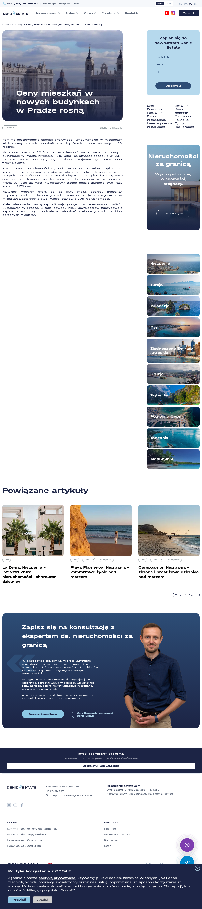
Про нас (110, 828)
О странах (183, 116)
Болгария (154, 109)
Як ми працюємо (117, 834)
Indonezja (160, 306)
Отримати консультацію (101, 765)
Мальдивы (161, 459)
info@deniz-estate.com (123, 786)
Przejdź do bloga (184, 595)
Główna (7, 24)
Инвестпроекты (159, 123)
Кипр (179, 109)
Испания (182, 105)
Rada (186, 13)
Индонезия (156, 127)
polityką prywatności (57, 878)
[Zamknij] (197, 868)
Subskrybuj (173, 85)
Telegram (64, 4)
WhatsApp (49, 4)
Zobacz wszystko (173, 213)
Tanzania (159, 438)
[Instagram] (173, 13)
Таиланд (182, 120)
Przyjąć (19, 900)
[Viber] (187, 845)
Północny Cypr (165, 417)
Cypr (155, 327)
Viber (76, 4)
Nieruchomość (46, 13)
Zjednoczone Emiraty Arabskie (171, 351)
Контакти (111, 840)
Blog (20, 24)
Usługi (70, 13)
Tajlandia (159, 395)
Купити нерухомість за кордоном (32, 828)
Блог (150, 105)
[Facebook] (22, 805)
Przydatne (109, 13)
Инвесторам (157, 120)
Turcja (156, 285)
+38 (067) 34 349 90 (22, 3)
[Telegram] (187, 863)
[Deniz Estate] (15, 13)
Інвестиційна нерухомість (26, 834)
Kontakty (132, 13)
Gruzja (157, 374)
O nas (88, 13)
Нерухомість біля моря (24, 840)
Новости (10, 128)
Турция (180, 123)
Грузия (152, 116)
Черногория (184, 127)
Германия (155, 112)
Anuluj (42, 900)
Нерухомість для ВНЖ (24, 845)
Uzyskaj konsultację (43, 714)
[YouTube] (167, 13)
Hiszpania (160, 264)
